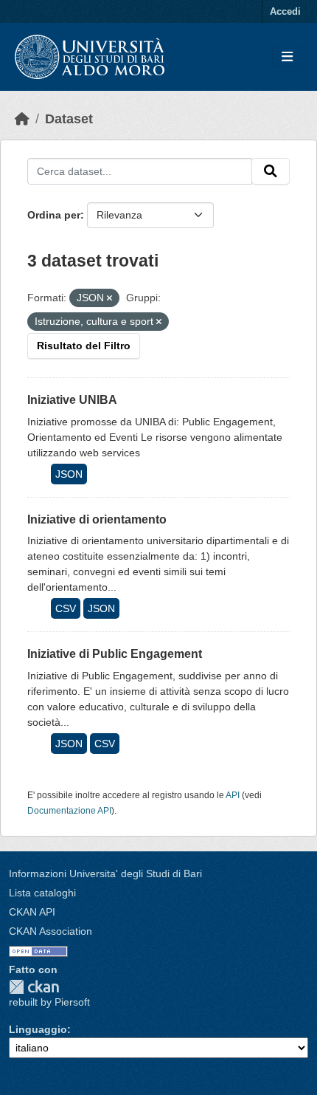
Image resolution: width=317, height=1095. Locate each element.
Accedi (285, 11)
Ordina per (53, 215)
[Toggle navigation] (287, 57)
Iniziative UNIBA (72, 400)
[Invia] (270, 171)
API (233, 795)
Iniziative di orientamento (97, 519)
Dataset (69, 118)
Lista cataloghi (42, 893)
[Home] (22, 118)
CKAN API (32, 912)
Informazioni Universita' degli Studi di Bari (105, 873)
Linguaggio (38, 1029)
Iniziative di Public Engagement (114, 654)
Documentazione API (69, 811)
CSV (65, 608)
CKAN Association (50, 931)
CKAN (34, 987)
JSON (69, 474)
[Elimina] (109, 298)
